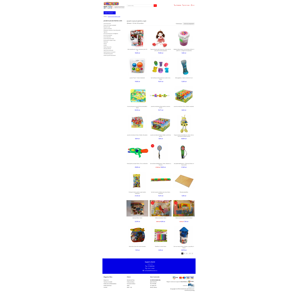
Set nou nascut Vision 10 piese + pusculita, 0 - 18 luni (184, 247)
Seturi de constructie (108, 50)
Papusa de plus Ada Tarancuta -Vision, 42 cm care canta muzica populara (160, 50)
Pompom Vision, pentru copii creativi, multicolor (137, 192)
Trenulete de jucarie (108, 53)
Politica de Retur (130, 282)
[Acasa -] (111, 3)
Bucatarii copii (107, 27)
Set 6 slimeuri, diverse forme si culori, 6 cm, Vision (160, 78)
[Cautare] (155, 5)
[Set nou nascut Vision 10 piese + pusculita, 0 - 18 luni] (184, 235)
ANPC (128, 285)
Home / (106, 16)
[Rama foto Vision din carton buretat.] (137, 235)
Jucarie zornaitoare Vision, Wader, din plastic (137, 135)
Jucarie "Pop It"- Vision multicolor (137, 78)
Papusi (105, 43)
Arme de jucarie (107, 23)
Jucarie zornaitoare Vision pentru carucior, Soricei (160, 107)
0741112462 (151, 268)
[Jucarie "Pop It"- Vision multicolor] (137, 66)
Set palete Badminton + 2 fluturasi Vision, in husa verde (184, 164)
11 (190, 253)
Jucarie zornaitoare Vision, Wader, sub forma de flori (160, 135)
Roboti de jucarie (107, 47)
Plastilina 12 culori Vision (160, 246)
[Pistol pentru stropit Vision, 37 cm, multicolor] (137, 152)
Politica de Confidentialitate (110, 283)
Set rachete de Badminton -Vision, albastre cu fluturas (160, 164)
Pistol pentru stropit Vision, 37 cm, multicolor (137, 163)
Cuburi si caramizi (108, 28)
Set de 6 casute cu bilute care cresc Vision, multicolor (160, 192)
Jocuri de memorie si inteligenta (111, 33)
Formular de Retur (131, 283)
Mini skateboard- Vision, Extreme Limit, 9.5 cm (137, 50)
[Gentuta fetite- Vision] (137, 208)
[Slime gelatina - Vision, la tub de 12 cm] (184, 66)
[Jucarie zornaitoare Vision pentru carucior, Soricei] (161, 95)
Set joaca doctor (107, 48)
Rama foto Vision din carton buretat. (137, 246)
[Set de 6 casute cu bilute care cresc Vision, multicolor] (161, 181)
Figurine (105, 32)
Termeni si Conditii (108, 282)
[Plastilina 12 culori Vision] (161, 235)
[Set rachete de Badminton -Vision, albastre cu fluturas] (161, 152)
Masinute (106, 42)
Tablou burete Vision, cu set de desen (183, 218)
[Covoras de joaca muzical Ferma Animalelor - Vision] (137, 95)
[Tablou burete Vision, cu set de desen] (184, 208)
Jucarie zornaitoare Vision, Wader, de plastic (184, 106)
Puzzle (105, 45)
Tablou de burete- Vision (160, 218)
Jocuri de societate (108, 35)
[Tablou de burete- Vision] (161, 208)
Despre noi (106, 280)
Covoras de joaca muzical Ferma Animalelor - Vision (137, 107)
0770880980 (151, 266)
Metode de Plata (130, 280)
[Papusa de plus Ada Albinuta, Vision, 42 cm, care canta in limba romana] (184, 124)
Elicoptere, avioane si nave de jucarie (112, 30)
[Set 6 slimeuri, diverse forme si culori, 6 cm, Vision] (161, 66)
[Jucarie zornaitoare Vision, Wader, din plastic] (137, 124)
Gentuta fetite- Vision (137, 218)
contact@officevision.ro (150, 270)
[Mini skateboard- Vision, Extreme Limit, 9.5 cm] (137, 38)
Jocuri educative (107, 37)
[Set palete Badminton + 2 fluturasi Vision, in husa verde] (184, 152)
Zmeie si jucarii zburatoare (110, 55)
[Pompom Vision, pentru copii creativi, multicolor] (137, 181)
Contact (105, 287)
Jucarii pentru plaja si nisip (109, 40)
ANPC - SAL (129, 287)
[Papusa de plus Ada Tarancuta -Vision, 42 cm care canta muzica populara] (161, 38)
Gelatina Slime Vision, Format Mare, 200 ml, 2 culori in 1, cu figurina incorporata (184, 50)
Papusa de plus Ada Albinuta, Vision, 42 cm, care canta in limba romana (184, 135)
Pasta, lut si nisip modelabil (110, 25)
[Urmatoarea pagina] (192, 253)
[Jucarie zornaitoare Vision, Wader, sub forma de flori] (161, 124)
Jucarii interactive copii (109, 38)
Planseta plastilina (184, 192)
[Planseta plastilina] (184, 181)
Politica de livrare (107, 285)
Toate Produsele (109, 13)
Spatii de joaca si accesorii (109, 52)
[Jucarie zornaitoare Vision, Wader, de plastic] (184, 95)
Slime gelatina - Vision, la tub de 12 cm (184, 78)
